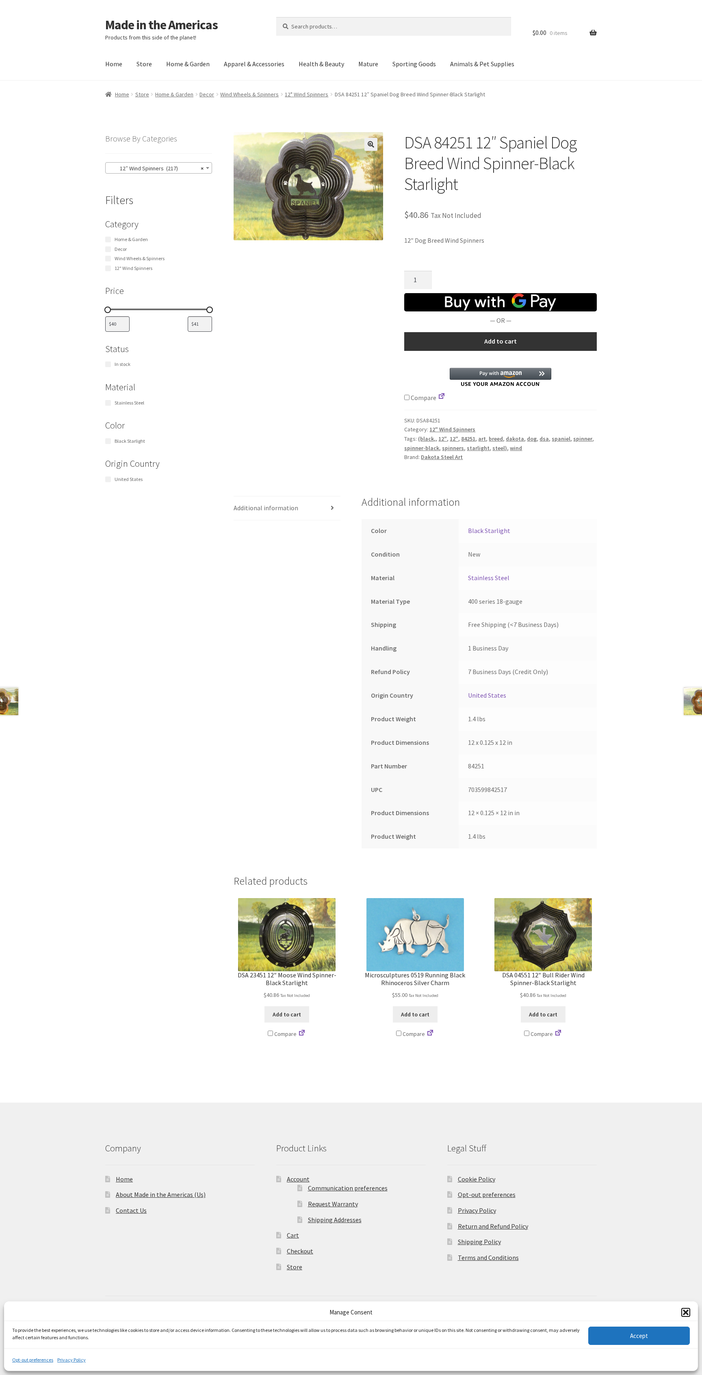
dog (532, 438)
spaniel (561, 438)
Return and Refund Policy (493, 1226)
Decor (206, 94)
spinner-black (421, 448)
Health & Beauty (321, 64)
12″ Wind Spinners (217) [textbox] (156, 168)
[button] (686, 1312)
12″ (442, 438)
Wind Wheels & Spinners (249, 94)
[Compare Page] (442, 398)
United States (487, 695)
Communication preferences (348, 1188)
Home (113, 64)
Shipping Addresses (335, 1220)
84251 (468, 438)
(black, (427, 438)
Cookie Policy (476, 1179)
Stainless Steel (488, 578)
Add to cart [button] (287, 1014)
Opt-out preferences (32, 1360)
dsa (544, 438)
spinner (582, 438)
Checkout (300, 1251)
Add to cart (500, 341)
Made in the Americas (161, 25)
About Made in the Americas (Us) (161, 1194)
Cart (293, 1235)
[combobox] (158, 168)
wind (516, 448)
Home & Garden (188, 64)
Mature (368, 64)
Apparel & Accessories (254, 64)
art (482, 438)
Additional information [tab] (266, 508)
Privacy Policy (71, 1360)
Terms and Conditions (488, 1257)
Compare (423, 398)
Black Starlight (489, 531)
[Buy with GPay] (500, 302)
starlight (478, 448)
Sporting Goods (414, 64)
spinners (453, 448)
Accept (639, 1336)
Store (144, 64)
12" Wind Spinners (306, 94)
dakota (515, 438)
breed (496, 438)
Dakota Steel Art (442, 457)
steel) (499, 448)
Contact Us (131, 1210)
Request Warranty (333, 1204)
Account (298, 1179)
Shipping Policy (479, 1242)
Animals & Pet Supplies (482, 64)
